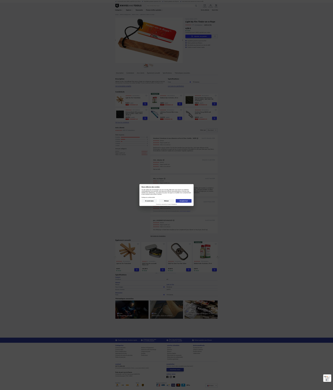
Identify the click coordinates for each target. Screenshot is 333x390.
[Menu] (330, 375)
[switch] (327, 380)
